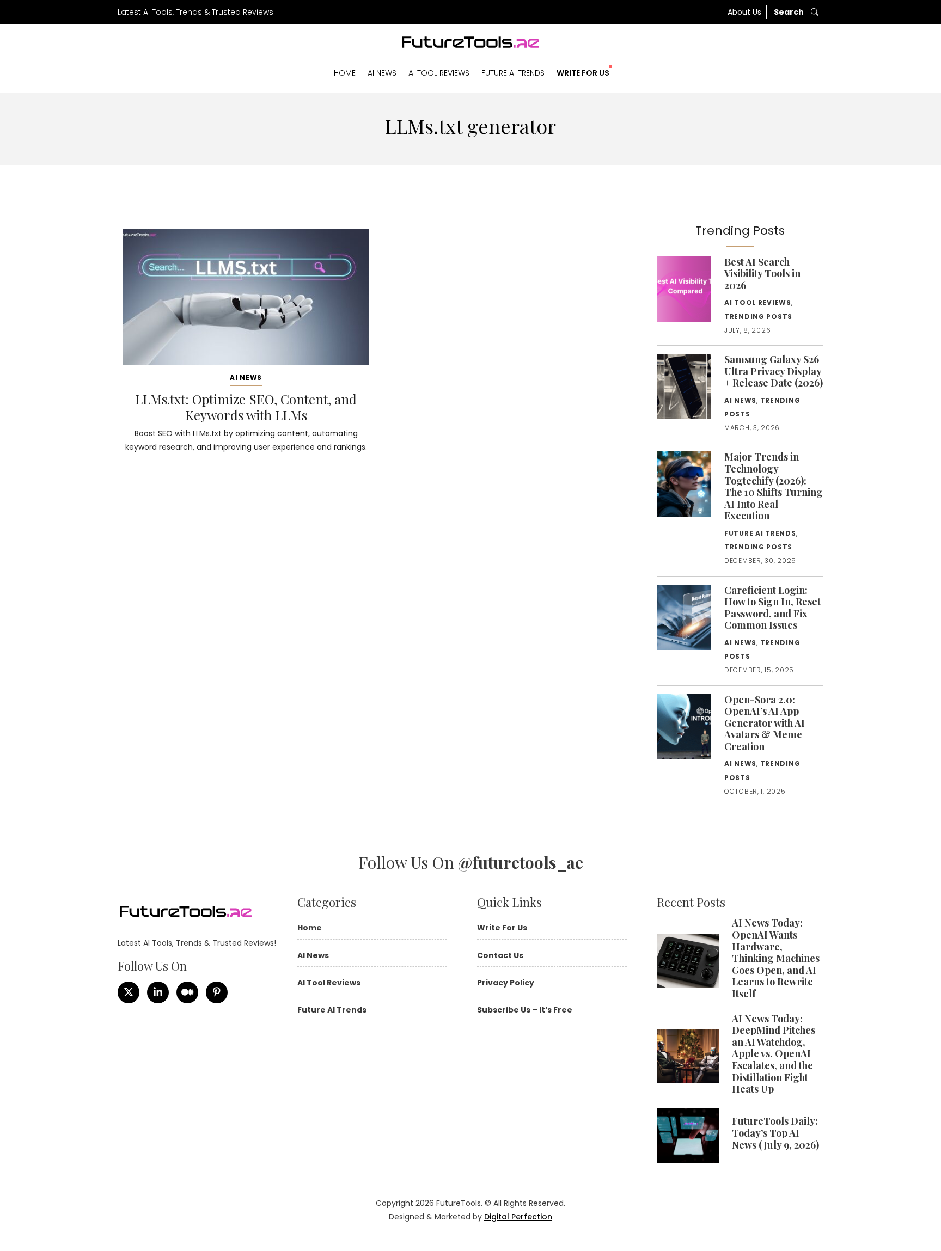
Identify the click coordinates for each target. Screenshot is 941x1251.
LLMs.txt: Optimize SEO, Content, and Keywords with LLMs (246, 407)
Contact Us (500, 955)
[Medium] (187, 992)
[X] (128, 992)
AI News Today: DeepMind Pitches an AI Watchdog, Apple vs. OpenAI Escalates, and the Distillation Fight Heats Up (773, 1054)
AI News (382, 73)
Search (789, 12)
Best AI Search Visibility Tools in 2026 (762, 273)
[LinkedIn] (158, 992)
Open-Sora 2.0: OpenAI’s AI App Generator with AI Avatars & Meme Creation (764, 723)
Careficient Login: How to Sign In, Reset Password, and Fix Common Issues (772, 608)
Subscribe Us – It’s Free (524, 1009)
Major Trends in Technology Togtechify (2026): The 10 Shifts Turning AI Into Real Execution (773, 486)
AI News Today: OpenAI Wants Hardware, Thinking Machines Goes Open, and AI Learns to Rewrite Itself (776, 958)
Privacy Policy (505, 982)
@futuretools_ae (520, 862)
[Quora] (217, 992)
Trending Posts (758, 316)
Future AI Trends (513, 73)
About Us (744, 12)
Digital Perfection (518, 1216)
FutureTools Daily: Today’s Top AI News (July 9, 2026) (775, 1132)
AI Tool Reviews (438, 73)
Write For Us (583, 73)
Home (345, 73)
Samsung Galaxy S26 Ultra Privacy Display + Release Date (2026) (773, 371)
